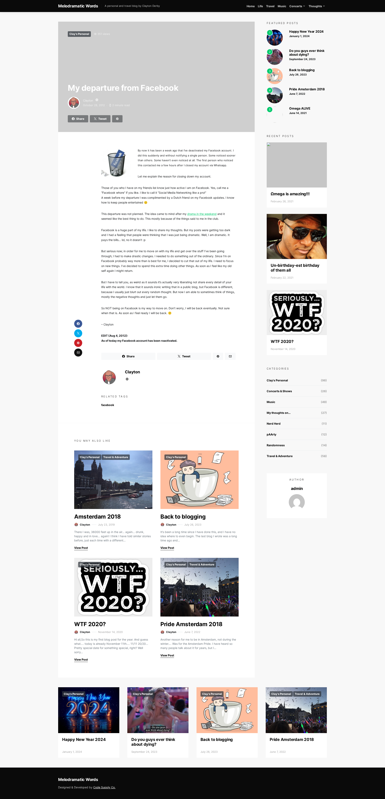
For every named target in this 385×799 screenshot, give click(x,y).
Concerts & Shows (279, 391)
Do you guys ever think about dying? (306, 52)
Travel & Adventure (115, 457)
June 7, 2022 (297, 93)
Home (251, 6)
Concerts (295, 6)
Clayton (88, 100)
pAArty (271, 434)
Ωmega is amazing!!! (290, 193)
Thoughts (315, 6)
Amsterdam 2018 (97, 516)
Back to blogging (183, 516)
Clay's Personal (79, 33)
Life (260, 6)
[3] (275, 75)
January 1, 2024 (299, 36)
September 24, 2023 (302, 59)
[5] (275, 114)
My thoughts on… (279, 412)
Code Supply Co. (104, 787)
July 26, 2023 (298, 74)
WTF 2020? (90, 624)
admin (297, 488)
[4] (275, 95)
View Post (81, 547)
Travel (270, 6)
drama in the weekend (202, 214)
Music (282, 6)
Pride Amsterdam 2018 (191, 624)
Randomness (276, 445)
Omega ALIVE (299, 108)
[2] (275, 56)
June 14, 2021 (298, 113)
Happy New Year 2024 (306, 31)
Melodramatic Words (78, 6)
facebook (107, 405)
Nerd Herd (274, 423)
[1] (275, 37)
